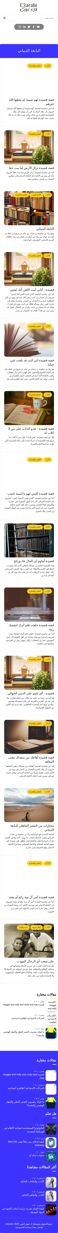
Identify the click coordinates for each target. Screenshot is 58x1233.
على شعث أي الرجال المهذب (35, 961)
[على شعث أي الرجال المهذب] (29, 941)
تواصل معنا (37, 1227)
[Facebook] (33, 26)
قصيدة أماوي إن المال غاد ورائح (34, 561)
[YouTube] (38, 26)
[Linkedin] (24, 26)
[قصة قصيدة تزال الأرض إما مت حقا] (29, 147)
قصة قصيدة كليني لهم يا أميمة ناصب (30, 493)
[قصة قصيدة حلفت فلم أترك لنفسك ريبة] (29, 604)
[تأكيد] (4, 18)
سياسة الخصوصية (23, 1227)
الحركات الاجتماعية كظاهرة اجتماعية (28, 1018)
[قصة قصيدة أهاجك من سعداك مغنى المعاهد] (29, 737)
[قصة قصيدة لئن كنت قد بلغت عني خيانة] (29, 340)
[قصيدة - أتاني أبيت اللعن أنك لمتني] (29, 269)
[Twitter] (29, 26)
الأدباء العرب (36, 195)
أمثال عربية (36, 927)
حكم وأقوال (23, 927)
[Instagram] (19, 26)
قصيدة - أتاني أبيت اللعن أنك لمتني (32, 289)
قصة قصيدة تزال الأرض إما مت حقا (31, 168)
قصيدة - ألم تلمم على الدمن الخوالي (31, 693)
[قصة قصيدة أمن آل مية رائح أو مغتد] (29, 877)
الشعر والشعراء (35, 66)
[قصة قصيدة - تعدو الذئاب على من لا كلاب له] (29, 408)
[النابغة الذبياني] (29, 208)
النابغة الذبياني (45, 229)
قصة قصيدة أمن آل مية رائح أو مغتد (31, 897)
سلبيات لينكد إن (36, 1155)
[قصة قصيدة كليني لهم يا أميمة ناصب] (29, 473)
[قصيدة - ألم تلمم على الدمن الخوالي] (29, 673)
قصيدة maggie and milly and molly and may (23, 1004)
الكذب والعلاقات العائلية (32, 1181)
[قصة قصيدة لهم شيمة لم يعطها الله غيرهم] (29, 79)
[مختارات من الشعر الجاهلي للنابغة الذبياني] (29, 805)
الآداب (47, 66)
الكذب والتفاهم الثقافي (32, 1195)
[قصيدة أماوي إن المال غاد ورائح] (29, 540)
